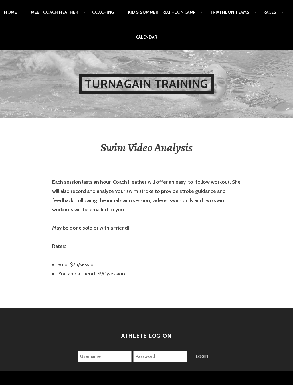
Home (10, 12)
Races (269, 12)
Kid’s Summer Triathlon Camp (162, 12)
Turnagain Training (146, 84)
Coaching (103, 12)
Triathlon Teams (230, 12)
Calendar (146, 37)
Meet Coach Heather (54, 12)
